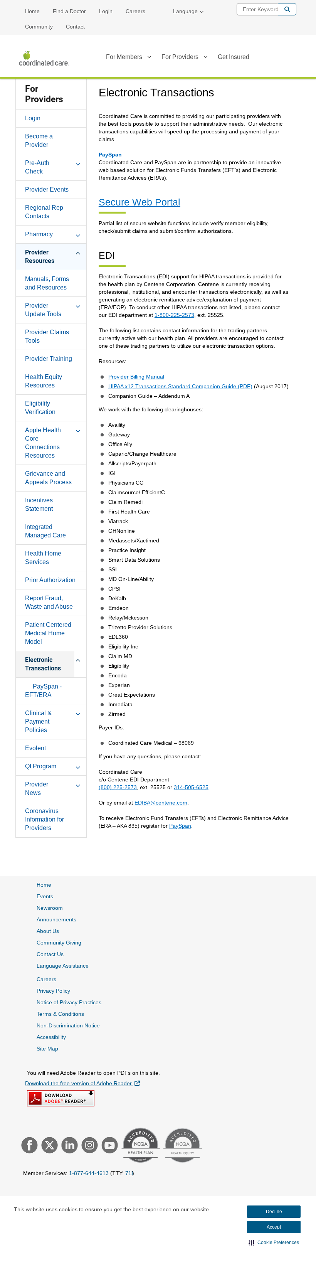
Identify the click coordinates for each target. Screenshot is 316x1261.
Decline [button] (274, 1211)
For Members (124, 57)
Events (45, 896)
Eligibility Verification (40, 407)
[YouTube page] (108, 1146)
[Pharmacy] (77, 234)
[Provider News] (77, 784)
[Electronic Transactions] (77, 659)
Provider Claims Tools (47, 336)
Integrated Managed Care (45, 531)
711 (129, 1173)
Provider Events (47, 189)
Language (185, 11)
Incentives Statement (39, 504)
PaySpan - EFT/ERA (43, 690)
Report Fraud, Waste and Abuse (49, 602)
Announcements (56, 919)
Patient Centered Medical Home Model (48, 633)
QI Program (40, 766)
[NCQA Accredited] (140, 1146)
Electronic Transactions (43, 664)
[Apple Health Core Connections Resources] (77, 429)
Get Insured (233, 57)
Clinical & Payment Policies (38, 721)
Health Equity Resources (43, 381)
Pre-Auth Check (37, 167)
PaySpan (110, 155)
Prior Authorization (50, 580)
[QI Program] (77, 766)
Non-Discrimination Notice (68, 1025)
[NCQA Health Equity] (182, 1146)
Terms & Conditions (60, 1014)
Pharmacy (39, 234)
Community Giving (59, 942)
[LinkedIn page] (68, 1146)
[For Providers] (205, 58)
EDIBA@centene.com (160, 803)
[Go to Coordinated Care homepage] (44, 58)
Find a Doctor (69, 11)
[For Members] (149, 58)
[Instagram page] (88, 1146)
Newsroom (50, 908)
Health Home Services (43, 557)
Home (32, 11)
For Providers (179, 57)
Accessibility (51, 1037)
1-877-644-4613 (89, 1173)
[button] (274, 1242)
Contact (75, 27)
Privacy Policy (53, 991)
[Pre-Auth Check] (77, 162)
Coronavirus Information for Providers (44, 819)
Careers (135, 11)
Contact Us (50, 954)
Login (106, 11)
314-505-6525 (191, 787)
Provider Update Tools (43, 309)
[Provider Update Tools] (77, 305)
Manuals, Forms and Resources (47, 283)
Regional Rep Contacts (44, 211)
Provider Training (48, 358)
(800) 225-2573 (118, 787)
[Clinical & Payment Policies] (77, 712)
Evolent (35, 748)
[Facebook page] (28, 1146)
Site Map (47, 1049)
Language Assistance (63, 966)
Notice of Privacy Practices (69, 1002)
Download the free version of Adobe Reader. (82, 1083)
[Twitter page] (48, 1146)
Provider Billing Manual (136, 377)
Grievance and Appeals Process (48, 477)
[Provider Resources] (77, 252)
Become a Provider (39, 140)
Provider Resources (39, 256)
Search (287, 9)
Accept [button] (274, 1227)
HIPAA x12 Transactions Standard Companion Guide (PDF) (180, 386)
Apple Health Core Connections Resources (43, 443)
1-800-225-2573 (174, 315)
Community (39, 27)
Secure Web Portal (139, 202)
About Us (48, 931)
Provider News (36, 788)
